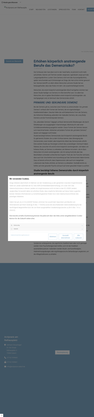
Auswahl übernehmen (65, 237)
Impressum (26, 235)
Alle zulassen (78, 237)
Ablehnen (52, 237)
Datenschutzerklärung (17, 235)
